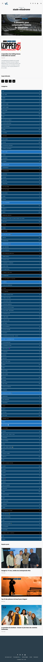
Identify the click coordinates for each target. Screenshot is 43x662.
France (21, 212)
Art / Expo (9, 41)
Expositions (21, 183)
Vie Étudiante (21, 526)
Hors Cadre (21, 231)
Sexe (21, 459)
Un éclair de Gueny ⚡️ (21, 523)
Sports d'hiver (21, 494)
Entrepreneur (21, 167)
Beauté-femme (21, 104)
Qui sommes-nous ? (8, 657)
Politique (21, 412)
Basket (21, 97)
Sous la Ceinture (21, 485)
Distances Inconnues (21, 148)
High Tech (21, 221)
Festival (21, 199)
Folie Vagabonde (21, 202)
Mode (21, 367)
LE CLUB (21, 288)
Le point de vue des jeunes (21, 307)
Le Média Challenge (21, 297)
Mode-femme (21, 370)
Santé (21, 450)
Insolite (21, 237)
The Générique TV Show (21, 510)
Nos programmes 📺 (17, 657)
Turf (21, 520)
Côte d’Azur (21, 139)
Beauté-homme (21, 107)
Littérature (21, 351)
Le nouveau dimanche (21, 304)
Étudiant (21, 177)
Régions (21, 431)
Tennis (21, 507)
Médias (21, 364)
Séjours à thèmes (21, 453)
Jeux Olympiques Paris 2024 (21, 253)
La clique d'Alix (21, 269)
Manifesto (21, 358)
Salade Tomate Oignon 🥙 (21, 447)
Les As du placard (21, 329)
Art (21, 91)
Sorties (21, 482)
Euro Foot (21, 180)
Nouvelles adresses (21, 386)
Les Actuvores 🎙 (21, 326)
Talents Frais (21, 501)
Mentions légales (25, 657)
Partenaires (21, 402)
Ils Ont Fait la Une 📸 (21, 234)
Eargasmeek (21, 158)
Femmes (21, 196)
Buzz (21, 116)
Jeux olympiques (21, 250)
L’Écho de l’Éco (21, 259)
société (21, 469)
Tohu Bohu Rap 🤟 (21, 513)
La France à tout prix (21, 272)
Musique (13, 41)
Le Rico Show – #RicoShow (21, 310)
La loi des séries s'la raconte (21, 278)
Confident (21, 135)
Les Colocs (21, 332)
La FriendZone (21, 275)
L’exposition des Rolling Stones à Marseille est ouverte (10, 54)
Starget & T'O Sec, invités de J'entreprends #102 (15, 570)
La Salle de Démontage (21, 285)
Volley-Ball (21, 529)
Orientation (21, 396)
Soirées (21, 475)
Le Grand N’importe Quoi (21, 294)
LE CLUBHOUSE (21, 291)
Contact (30, 657)
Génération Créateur (21, 215)
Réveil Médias (21, 440)
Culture (21, 142)
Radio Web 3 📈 (21, 424)
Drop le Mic (21, 151)
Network (21, 380)
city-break (21, 132)
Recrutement (36, 657)
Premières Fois (21, 418)
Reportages (21, 437)
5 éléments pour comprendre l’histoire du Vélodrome (21, 25)
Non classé (21, 383)
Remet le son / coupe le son (21, 434)
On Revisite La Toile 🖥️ (21, 393)
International (21, 240)
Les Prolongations (21, 342)
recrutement (21, 428)
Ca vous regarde (21, 126)
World (21, 539)
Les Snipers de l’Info (21, 345)
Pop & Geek (21, 415)
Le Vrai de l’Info (21, 320)
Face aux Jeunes (21, 189)
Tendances (21, 504)
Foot (23, 18)
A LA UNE (4, 41)
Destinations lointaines (21, 145)
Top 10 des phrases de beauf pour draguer (14, 599)
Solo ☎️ (21, 478)
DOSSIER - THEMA (18, 18)
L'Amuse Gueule (21, 256)
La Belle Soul (21, 266)
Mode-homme (21, 374)
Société (21, 466)
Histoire (21, 224)
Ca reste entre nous (21, 123)
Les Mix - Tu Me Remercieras (21, 339)
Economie (21, 161)
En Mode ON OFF (21, 164)
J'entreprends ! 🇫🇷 (21, 243)
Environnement (21, 170)
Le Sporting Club (21, 313)
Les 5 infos (21, 323)
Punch (21, 421)
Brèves (21, 113)
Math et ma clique (21, 361)
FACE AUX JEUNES (21, 186)
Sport (26, 18)
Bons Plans (21, 110)
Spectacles (21, 488)
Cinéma (21, 129)
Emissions (5, 550)
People (21, 405)
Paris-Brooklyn (21, 399)
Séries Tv (21, 456)
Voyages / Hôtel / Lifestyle (21, 532)
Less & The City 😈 (21, 348)
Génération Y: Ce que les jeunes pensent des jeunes (21, 218)
